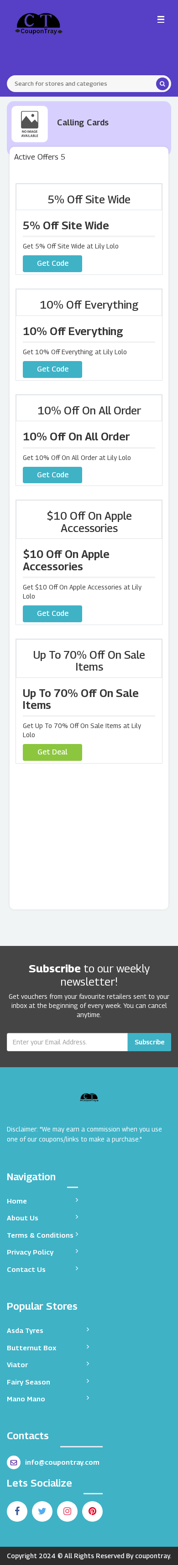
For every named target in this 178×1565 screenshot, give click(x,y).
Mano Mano (26, 1399)
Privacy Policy (30, 1252)
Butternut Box (31, 1347)
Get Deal (52, 752)
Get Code (52, 263)
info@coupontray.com (62, 1462)
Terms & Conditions (40, 1235)
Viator (17, 1364)
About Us (22, 1218)
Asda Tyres (25, 1330)
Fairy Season (28, 1382)
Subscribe (149, 1042)
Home (17, 1201)
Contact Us (26, 1269)
